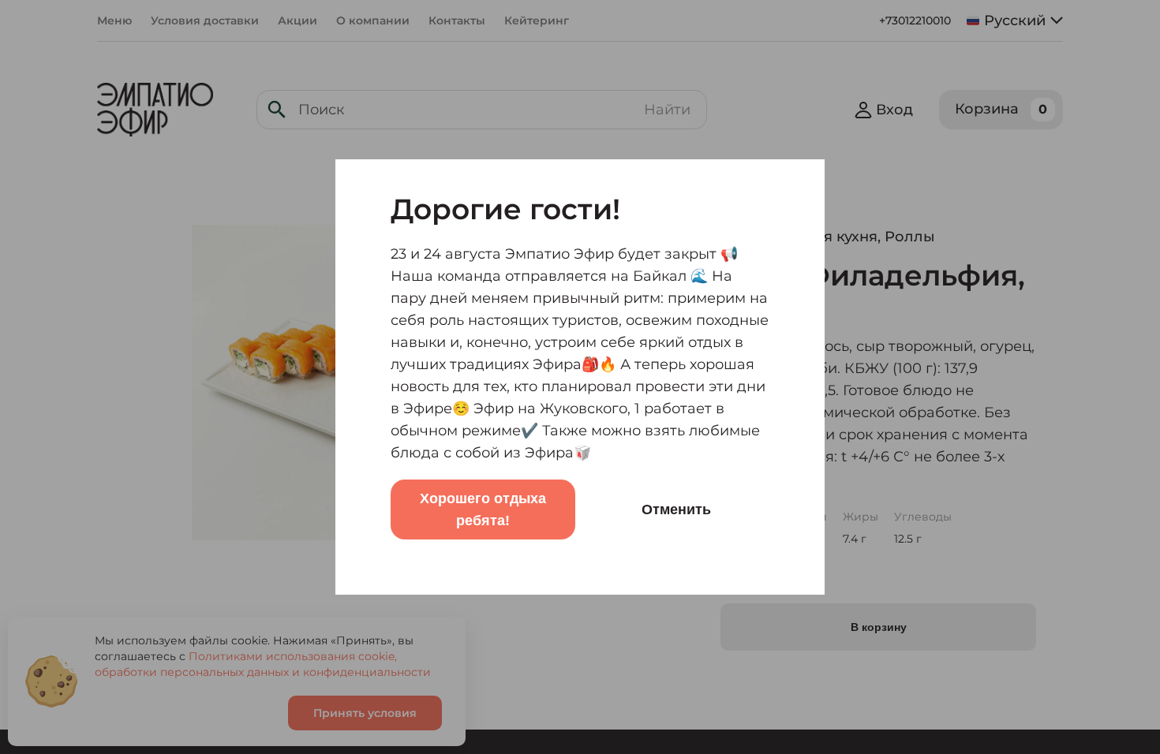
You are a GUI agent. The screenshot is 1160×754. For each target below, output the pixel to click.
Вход (894, 109)
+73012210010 (915, 20)
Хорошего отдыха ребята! (483, 509)
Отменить (676, 509)
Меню (114, 20)
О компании (373, 20)
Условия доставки (205, 20)
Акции (297, 20)
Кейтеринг (536, 20)
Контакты (456, 20)
